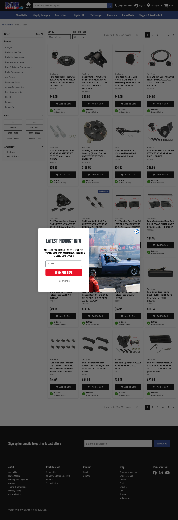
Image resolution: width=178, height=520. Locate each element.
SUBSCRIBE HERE (63, 272)
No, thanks (64, 281)
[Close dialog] (137, 231)
